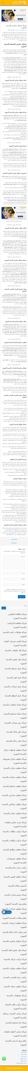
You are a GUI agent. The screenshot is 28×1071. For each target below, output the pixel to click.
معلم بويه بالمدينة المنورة (15, 904)
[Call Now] (4, 912)
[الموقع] (14, 584)
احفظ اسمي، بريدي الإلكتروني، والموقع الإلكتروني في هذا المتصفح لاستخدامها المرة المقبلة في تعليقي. (14, 591)
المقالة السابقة (14, 539)
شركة (22, 348)
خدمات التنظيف (23, 1058)
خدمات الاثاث (23, 1056)
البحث (25, 605)
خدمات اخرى (18, 30)
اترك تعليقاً (24, 30)
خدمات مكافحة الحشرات (21, 1063)
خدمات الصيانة (23, 1060)
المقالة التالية (14, 543)
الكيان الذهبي (23, 1052)
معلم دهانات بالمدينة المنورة (14, 918)
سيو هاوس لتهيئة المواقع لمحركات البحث (14, 1068)
